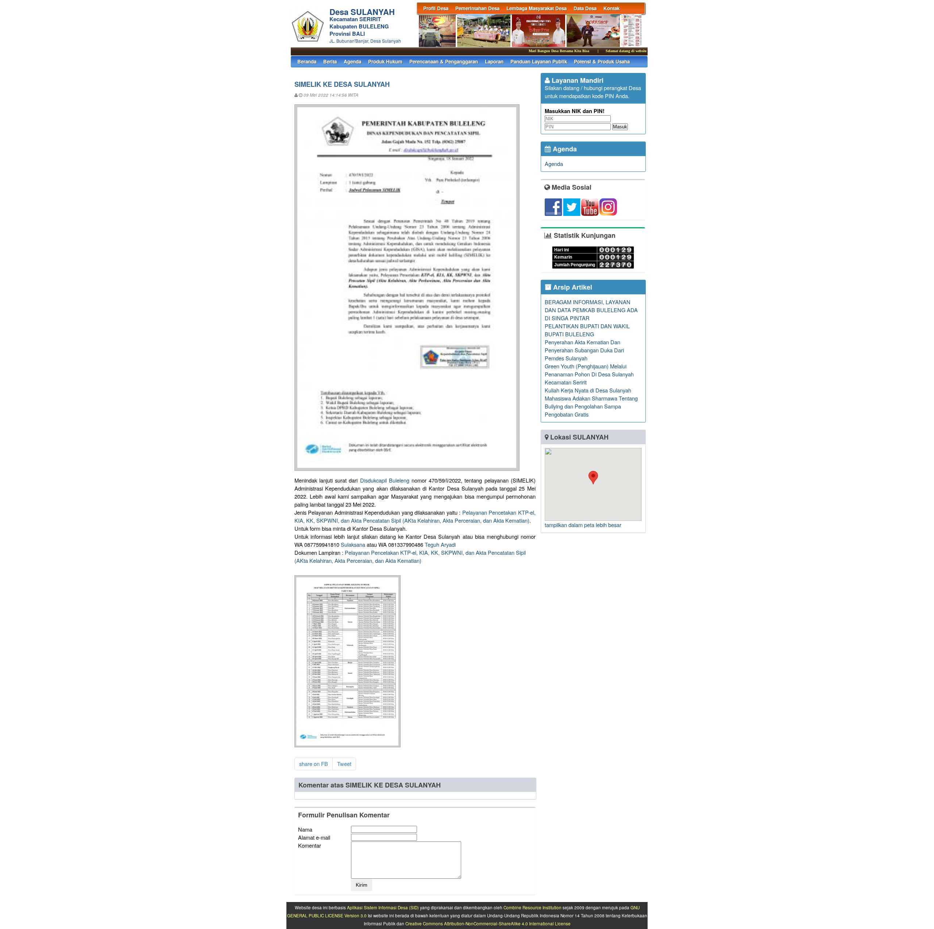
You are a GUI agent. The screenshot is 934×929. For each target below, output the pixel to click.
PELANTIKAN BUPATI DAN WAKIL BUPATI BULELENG (587, 330)
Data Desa (585, 8)
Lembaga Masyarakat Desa (536, 8)
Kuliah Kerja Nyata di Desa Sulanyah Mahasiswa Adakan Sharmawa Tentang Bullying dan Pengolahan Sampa (591, 398)
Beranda (306, 61)
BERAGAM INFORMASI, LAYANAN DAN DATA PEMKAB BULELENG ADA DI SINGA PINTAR (591, 310)
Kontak (611, 8)
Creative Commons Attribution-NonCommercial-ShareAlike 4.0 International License (488, 923)
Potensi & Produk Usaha (602, 61)
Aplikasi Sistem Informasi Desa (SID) (383, 907)
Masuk (620, 126)
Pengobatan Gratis (566, 414)
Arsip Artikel (571, 287)
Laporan (494, 61)
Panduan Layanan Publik (538, 61)
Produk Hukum (385, 61)
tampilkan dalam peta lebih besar (583, 525)
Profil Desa (435, 8)
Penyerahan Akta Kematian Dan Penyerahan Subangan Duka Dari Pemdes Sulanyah (584, 350)
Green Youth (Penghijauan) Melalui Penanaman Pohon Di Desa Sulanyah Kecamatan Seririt (589, 374)
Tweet (344, 763)
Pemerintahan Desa (477, 8)
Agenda (352, 61)
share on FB (313, 763)
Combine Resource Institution (532, 907)
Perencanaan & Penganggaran (443, 61)
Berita (330, 61)
